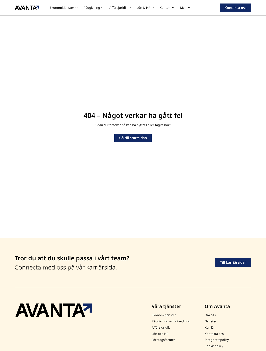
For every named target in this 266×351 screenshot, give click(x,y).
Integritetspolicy (217, 340)
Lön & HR (143, 7)
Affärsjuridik (118, 7)
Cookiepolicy (214, 346)
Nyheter (211, 321)
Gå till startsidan (133, 137)
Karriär (210, 327)
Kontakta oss (236, 7)
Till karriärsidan (233, 262)
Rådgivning (92, 7)
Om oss (210, 315)
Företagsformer (163, 340)
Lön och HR (160, 334)
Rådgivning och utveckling (171, 321)
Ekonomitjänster (62, 7)
